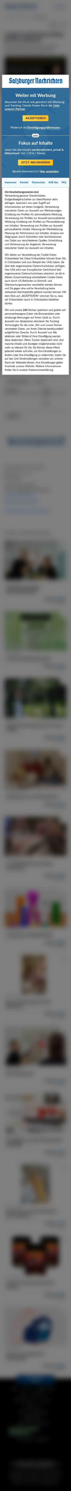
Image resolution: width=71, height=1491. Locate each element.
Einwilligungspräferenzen (43, 127)
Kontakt (24, 182)
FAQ (64, 182)
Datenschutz (38, 182)
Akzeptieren (35, 118)
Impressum (10, 182)
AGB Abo (53, 182)
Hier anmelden (49, 171)
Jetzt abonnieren (35, 162)
